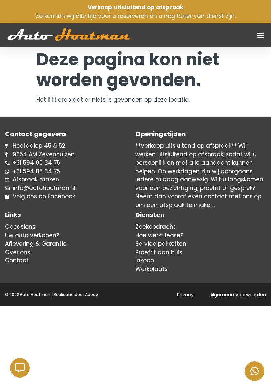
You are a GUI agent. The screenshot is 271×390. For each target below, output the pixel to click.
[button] (260, 35)
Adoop (91, 294)
